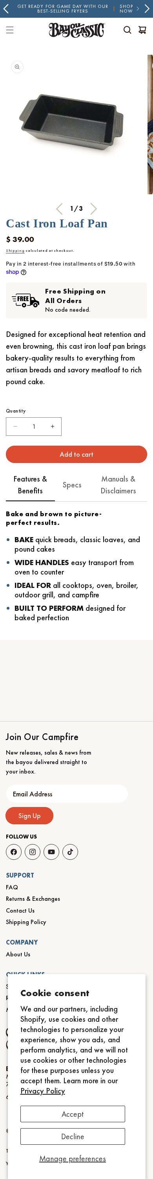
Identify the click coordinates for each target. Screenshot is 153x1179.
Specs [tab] (72, 485)
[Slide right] (93, 209)
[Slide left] (59, 209)
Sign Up (29, 815)
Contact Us (20, 910)
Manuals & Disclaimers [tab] (118, 485)
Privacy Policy (42, 1091)
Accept (73, 1114)
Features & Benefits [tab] (30, 485)
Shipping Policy (26, 922)
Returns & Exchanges (33, 898)
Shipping (15, 250)
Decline (72, 1136)
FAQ (12, 887)
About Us (18, 954)
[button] (127, 30)
